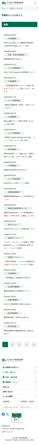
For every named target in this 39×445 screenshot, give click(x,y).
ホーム (4, 8)
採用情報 (6, 401)
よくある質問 (8, 396)
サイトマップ (26, 407)
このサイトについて (10, 407)
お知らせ (6, 387)
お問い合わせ (8, 391)
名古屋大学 (6, 426)
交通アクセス (6, 432)
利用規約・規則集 (27, 401)
